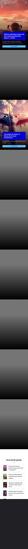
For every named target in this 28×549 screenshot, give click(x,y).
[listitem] (14, 468)
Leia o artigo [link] (14, 46)
